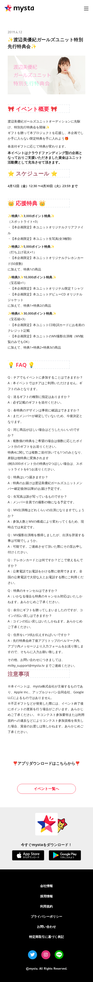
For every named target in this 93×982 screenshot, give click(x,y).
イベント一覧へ (46, 788)
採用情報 (46, 896)
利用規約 (46, 906)
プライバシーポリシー (46, 916)
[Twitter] (32, 954)
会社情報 (46, 886)
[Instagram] (45, 954)
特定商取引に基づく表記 (46, 936)
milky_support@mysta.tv (26, 665)
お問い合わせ (46, 926)
